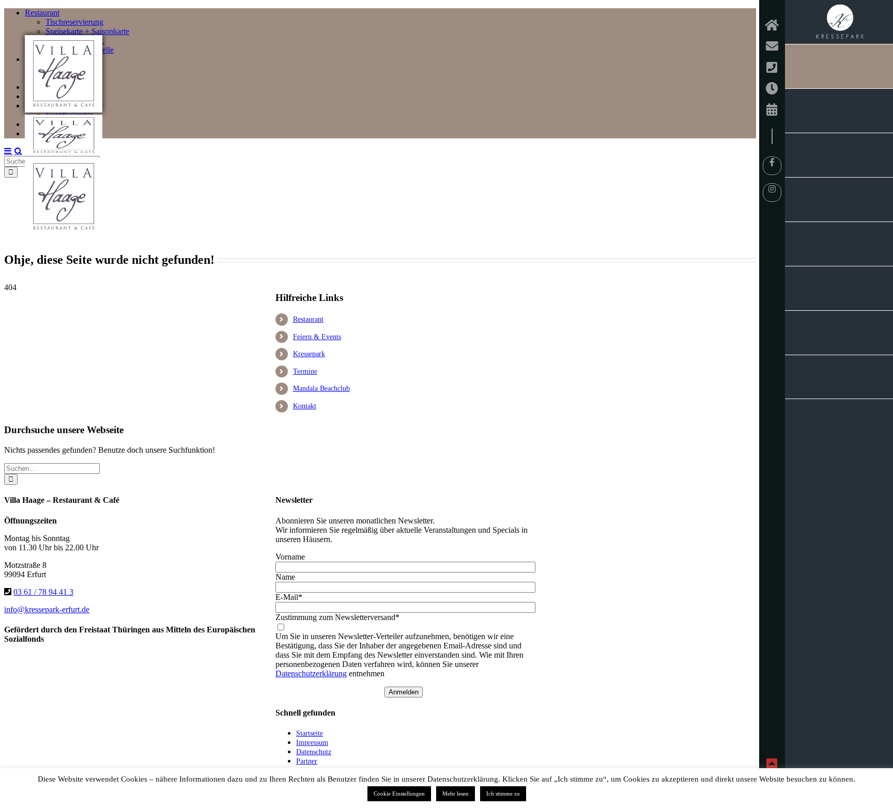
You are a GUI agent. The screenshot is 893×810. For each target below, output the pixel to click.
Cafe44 (839, 288)
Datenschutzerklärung (311, 673)
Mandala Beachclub (839, 111)
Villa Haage (839, 66)
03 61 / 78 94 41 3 (43, 591)
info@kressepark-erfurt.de (46, 609)
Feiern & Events (317, 337)
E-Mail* (288, 597)
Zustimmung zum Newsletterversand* (337, 617)
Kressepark (839, 22)
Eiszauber (839, 377)
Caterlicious (839, 333)
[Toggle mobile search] (18, 151)
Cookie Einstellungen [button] (399, 793)
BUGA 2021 (839, 244)
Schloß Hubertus (839, 199)
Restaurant (308, 319)
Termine (305, 371)
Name (285, 577)
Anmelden (404, 692)
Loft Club (839, 155)
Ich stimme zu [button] (503, 793)
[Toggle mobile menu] (8, 151)
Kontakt (304, 406)
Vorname (290, 556)
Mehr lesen (455, 793)
